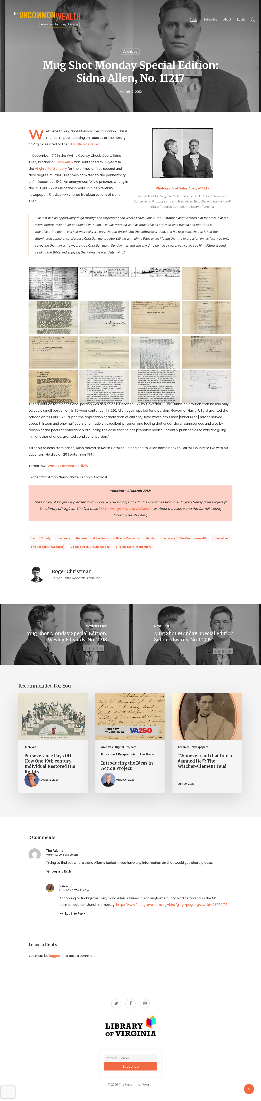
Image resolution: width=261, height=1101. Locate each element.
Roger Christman (72, 571)
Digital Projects (125, 747)
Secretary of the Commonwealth (184, 538)
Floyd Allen (64, 162)
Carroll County (40, 538)
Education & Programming (119, 754)
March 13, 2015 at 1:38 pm (62, 855)
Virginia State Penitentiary (133, 546)
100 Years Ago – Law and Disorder (125, 508)
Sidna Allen (220, 538)
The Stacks (147, 754)
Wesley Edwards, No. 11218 (68, 465)
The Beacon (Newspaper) (47, 546)
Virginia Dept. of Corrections (90, 546)
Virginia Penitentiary (51, 168)
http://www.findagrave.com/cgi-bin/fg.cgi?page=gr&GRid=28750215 (171, 904)
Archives (130, 51)
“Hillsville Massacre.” (84, 144)
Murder (150, 538)
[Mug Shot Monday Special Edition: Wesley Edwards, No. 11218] (65, 634)
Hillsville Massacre (126, 538)
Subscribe (130, 1066)
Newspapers (200, 747)
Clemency (63, 538)
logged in (56, 955)
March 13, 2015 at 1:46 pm (75, 890)
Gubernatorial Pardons (91, 538)
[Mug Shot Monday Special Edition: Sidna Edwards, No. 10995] (195, 634)
